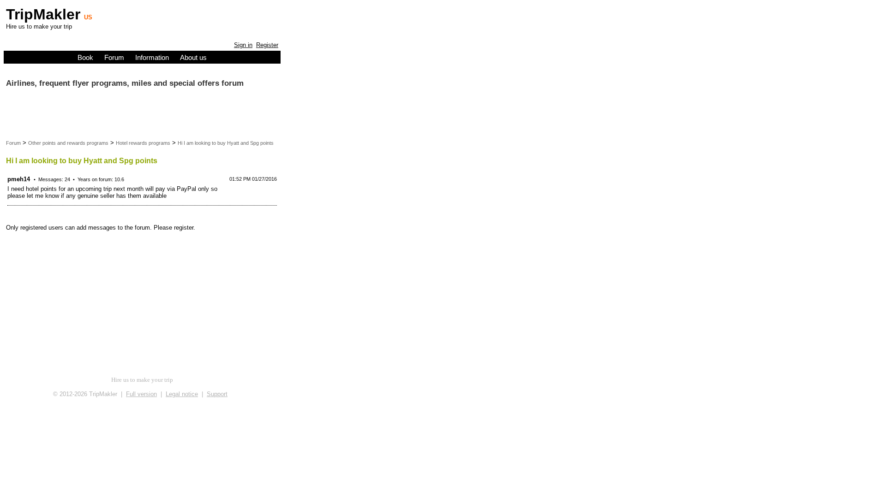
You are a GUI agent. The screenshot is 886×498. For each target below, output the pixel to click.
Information (152, 57)
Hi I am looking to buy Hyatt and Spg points (226, 143)
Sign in (243, 45)
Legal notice (182, 394)
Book (85, 57)
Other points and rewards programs (68, 143)
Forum (114, 57)
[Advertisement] (80, 116)
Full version (141, 394)
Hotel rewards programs (143, 143)
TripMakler (43, 14)
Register (267, 45)
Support (217, 394)
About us (193, 57)
